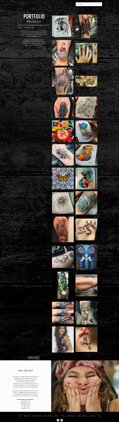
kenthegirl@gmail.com (34, 36)
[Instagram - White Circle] (61, 420)
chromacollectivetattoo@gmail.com (36, 25)
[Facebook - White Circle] (58, 420)
